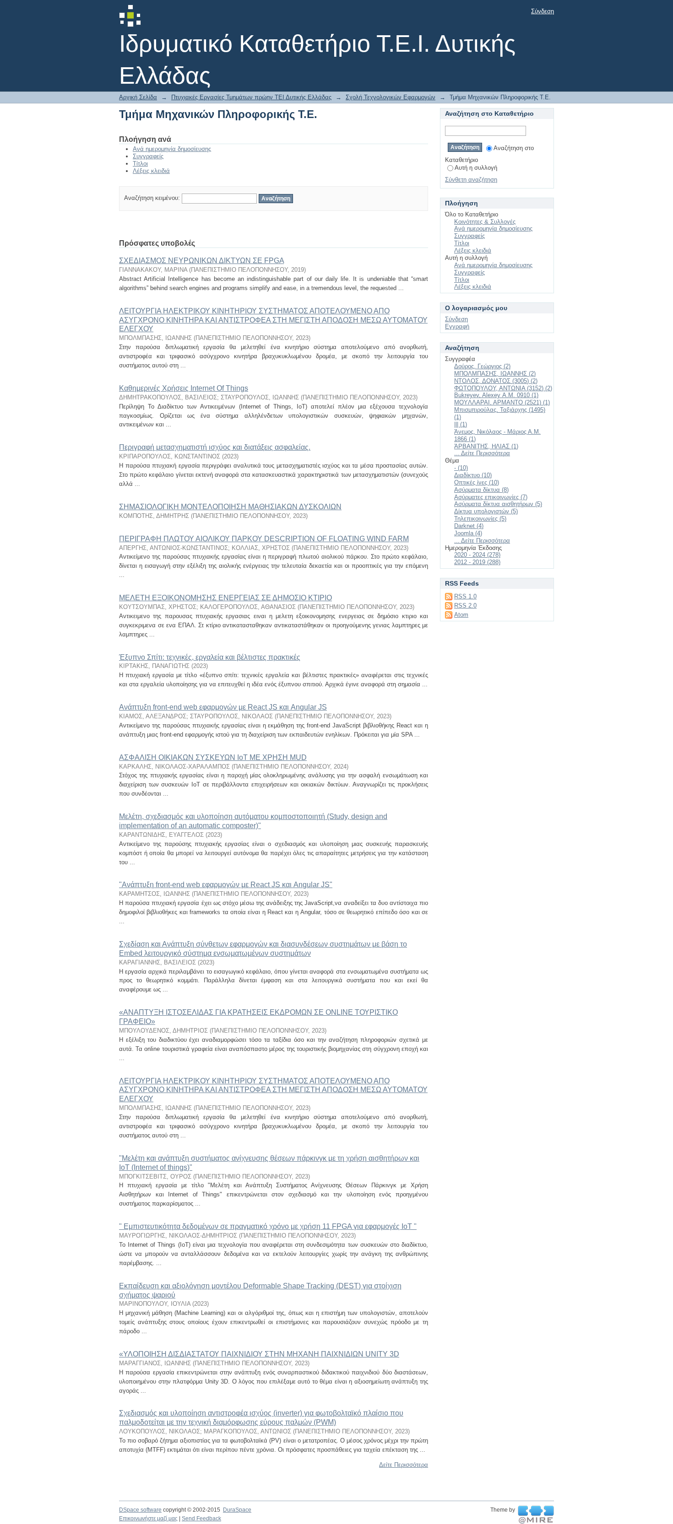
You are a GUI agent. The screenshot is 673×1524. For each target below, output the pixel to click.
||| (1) (460, 424)
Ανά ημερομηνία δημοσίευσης (172, 148)
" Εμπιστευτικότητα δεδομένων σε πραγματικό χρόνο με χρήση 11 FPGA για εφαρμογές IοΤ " (268, 1226)
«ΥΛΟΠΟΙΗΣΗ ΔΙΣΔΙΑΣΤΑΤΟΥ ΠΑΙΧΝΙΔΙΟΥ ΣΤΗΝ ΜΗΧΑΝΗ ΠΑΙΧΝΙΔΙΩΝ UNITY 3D (259, 1354)
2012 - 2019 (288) (477, 562)
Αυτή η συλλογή (476, 167)
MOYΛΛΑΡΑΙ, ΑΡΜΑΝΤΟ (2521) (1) (502, 402)
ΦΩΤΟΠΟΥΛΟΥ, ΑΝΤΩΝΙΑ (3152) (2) (503, 388)
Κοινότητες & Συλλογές (485, 221)
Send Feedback (201, 1518)
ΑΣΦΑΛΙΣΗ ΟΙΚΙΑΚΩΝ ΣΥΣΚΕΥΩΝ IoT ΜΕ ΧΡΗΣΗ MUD (213, 757)
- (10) (461, 467)
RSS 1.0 (465, 596)
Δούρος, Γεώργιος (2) (482, 366)
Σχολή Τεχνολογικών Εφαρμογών (390, 97)
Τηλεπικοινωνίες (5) (480, 518)
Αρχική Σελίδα (138, 97)
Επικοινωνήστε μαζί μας (148, 1518)
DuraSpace (237, 1510)
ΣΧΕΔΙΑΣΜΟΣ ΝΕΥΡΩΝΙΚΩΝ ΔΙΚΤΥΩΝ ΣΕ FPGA (201, 260)
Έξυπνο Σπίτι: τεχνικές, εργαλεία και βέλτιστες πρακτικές (209, 657)
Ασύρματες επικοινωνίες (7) (490, 497)
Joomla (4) (468, 533)
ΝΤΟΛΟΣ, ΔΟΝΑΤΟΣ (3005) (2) (495, 380)
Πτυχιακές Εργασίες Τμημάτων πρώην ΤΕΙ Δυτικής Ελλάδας (251, 97)
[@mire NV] (536, 1515)
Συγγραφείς (148, 156)
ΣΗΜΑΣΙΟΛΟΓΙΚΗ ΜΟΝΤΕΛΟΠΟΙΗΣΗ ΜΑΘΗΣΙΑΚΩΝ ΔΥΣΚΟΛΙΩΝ (230, 507)
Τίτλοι (140, 163)
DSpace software (140, 1510)
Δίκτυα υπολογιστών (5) (486, 511)
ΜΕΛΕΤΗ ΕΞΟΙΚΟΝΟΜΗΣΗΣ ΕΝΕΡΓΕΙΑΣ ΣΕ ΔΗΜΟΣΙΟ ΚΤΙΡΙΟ (225, 598)
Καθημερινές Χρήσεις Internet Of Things (183, 388)
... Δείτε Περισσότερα (482, 453)
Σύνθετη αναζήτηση (471, 179)
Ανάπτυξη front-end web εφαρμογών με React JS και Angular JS (223, 707)
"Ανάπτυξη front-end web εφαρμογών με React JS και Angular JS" (225, 885)
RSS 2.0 (465, 605)
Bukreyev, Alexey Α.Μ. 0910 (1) (496, 395)
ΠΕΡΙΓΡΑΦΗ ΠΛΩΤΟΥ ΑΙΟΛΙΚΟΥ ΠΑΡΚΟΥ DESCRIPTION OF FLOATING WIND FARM (264, 539)
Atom (461, 614)
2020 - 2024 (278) (477, 554)
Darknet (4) (468, 525)
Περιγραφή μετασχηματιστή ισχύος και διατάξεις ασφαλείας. (214, 447)
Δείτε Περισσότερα (403, 1464)
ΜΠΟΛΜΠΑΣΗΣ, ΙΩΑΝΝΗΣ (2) (495, 373)
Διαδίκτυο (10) (473, 475)
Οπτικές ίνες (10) (476, 482)
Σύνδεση (542, 11)
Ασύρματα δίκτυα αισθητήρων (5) (498, 504)
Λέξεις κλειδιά (151, 170)
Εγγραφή (457, 326)
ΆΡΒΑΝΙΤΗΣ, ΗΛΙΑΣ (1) (486, 446)
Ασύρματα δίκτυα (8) (481, 489)
